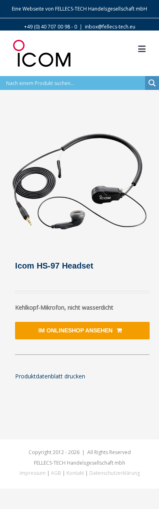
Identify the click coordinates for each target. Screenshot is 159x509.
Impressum (33, 473)
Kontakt (75, 473)
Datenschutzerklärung (114, 473)
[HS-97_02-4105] (79, 181)
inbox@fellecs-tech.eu (110, 26)
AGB (56, 473)
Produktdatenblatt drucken (50, 376)
